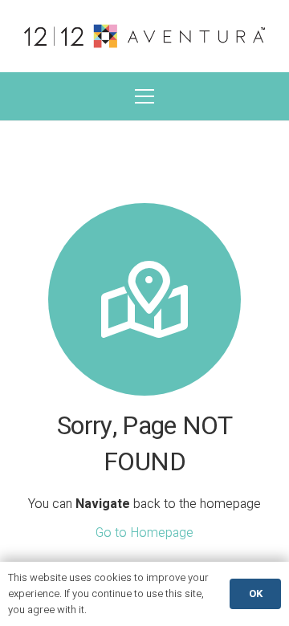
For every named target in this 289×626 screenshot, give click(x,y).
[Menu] (144, 96)
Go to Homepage (144, 533)
